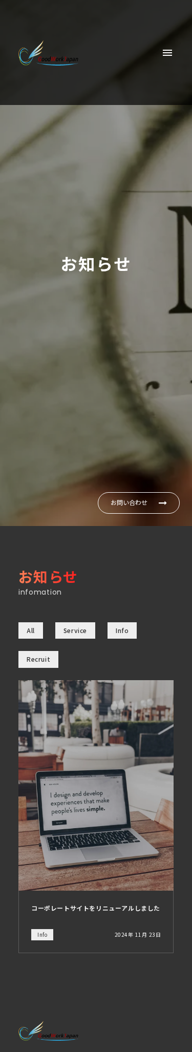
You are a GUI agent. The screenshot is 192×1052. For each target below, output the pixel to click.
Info (122, 630)
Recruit (38, 659)
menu (167, 53)
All (31, 630)
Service (75, 630)
